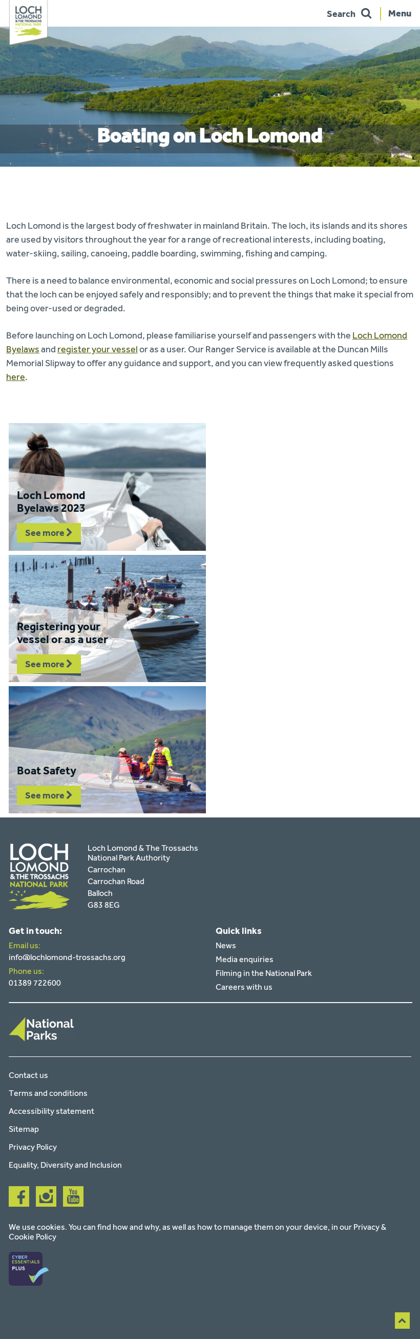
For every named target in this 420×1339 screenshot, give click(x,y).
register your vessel (97, 349)
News (226, 945)
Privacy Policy (33, 1147)
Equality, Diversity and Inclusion (65, 1165)
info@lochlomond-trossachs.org (67, 957)
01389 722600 (35, 983)
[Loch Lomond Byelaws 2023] (107, 486)
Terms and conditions (48, 1093)
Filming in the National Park (264, 973)
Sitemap (24, 1129)
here (15, 377)
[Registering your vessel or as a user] (107, 618)
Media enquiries (245, 959)
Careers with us (244, 987)
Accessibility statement (51, 1111)
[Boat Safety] (107, 749)
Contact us (28, 1075)
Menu (399, 13)
